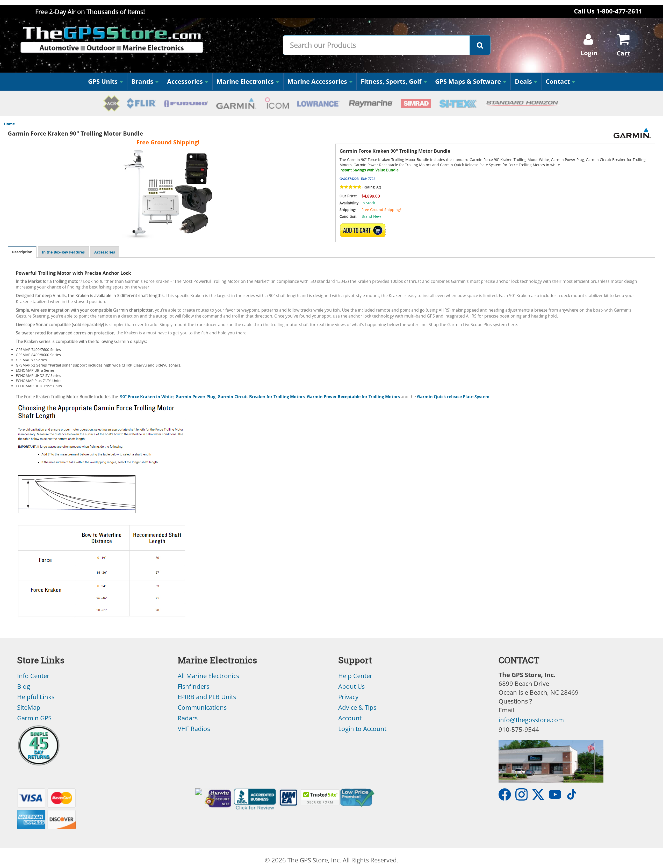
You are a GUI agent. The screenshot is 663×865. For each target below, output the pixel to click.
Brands (142, 81)
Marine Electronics (245, 81)
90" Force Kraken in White (147, 396)
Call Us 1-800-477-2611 (608, 11)
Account (350, 718)
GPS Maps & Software (468, 81)
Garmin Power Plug (195, 396)
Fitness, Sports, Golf (391, 81)
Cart (623, 53)
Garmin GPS (34, 718)
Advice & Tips (357, 707)
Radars (188, 718)
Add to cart (364, 230)
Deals (523, 81)
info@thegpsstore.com (531, 720)
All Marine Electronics (208, 676)
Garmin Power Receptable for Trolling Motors (353, 396)
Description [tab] (22, 251)
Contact (558, 81)
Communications (202, 707)
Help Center (355, 676)
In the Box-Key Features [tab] (63, 252)
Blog (23, 686)
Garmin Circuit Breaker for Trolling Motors (261, 396)
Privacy (348, 697)
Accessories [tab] (104, 252)
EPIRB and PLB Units (207, 697)
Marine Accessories (317, 81)
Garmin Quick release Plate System (453, 396)
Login (588, 53)
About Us (351, 686)
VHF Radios (194, 729)
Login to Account (362, 729)
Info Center (33, 676)
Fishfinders (193, 686)
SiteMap (28, 707)
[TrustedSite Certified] (320, 797)
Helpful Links (35, 697)
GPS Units (103, 81)
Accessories (185, 81)
